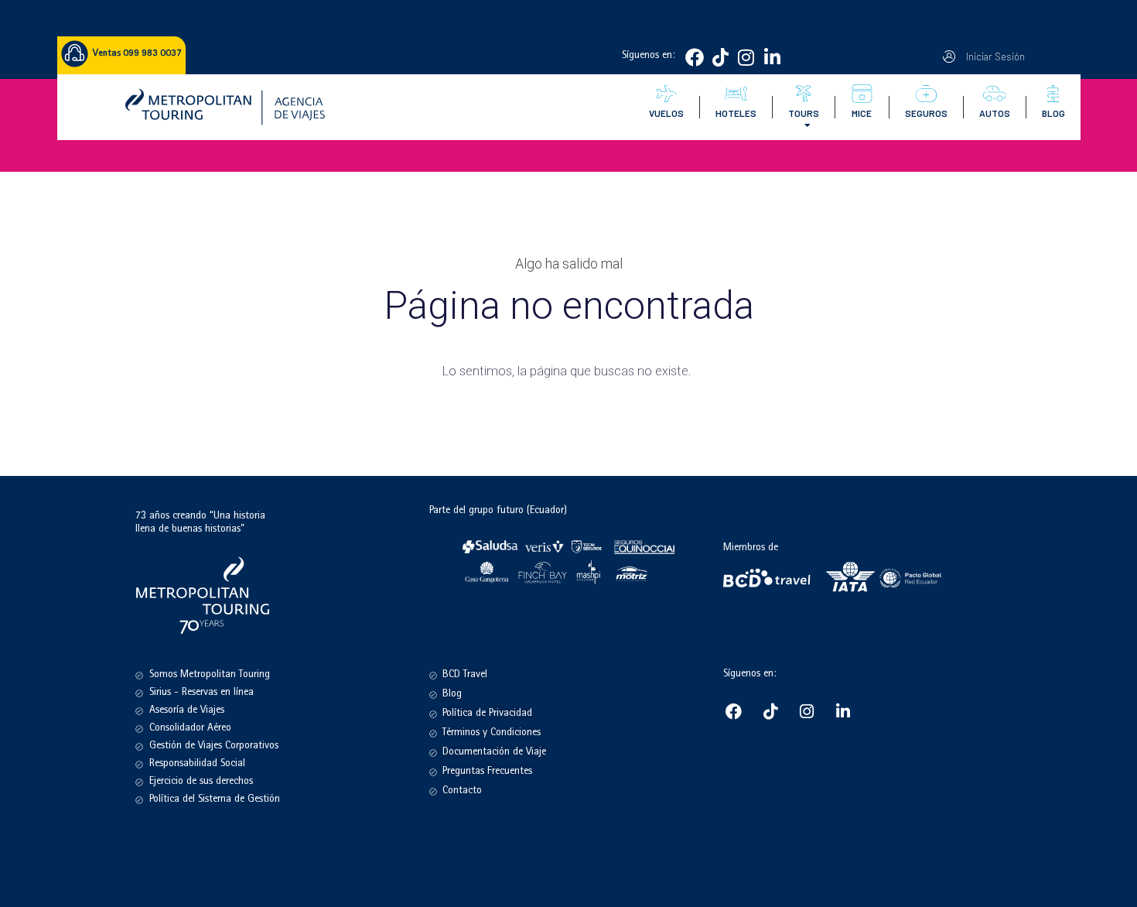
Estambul (945, 212)
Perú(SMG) (879, 183)
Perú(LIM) (876, 226)
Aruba (800, 226)
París (936, 183)
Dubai (939, 241)
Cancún (803, 256)
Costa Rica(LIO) (887, 198)
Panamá (803, 241)
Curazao (804, 212)
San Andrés (809, 198)
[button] (993, 56)
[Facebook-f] (694, 57)
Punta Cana (809, 183)
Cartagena (807, 168)
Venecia (943, 198)
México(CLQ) (883, 212)
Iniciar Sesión (994, 56)
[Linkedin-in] (772, 57)
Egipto (940, 226)
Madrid (941, 168)
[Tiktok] (720, 57)
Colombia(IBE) (886, 168)
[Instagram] (746, 57)
